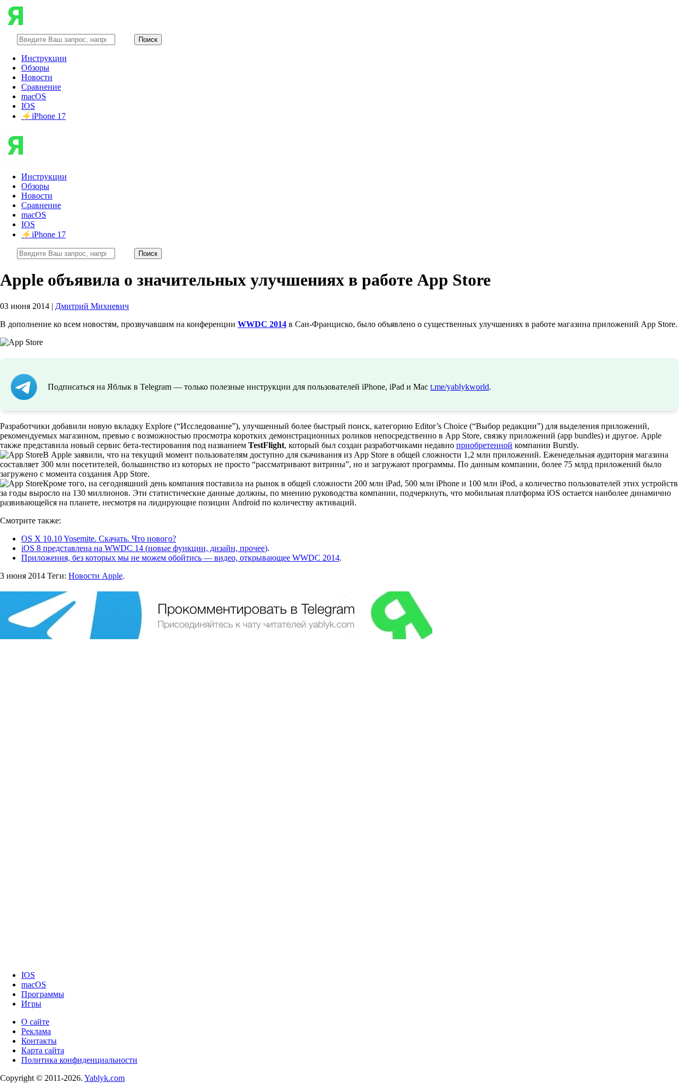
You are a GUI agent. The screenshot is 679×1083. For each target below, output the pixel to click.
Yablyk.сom (104, 1077)
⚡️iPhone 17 (43, 116)
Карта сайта (42, 1050)
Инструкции (44, 58)
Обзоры (35, 67)
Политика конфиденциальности (79, 1059)
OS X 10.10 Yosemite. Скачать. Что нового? (98, 538)
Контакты (39, 1040)
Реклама (36, 1031)
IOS (28, 105)
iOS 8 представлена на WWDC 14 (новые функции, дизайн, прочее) (144, 548)
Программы (42, 994)
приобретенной (484, 445)
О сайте (35, 1021)
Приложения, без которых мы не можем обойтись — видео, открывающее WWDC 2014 (180, 557)
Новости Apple (95, 575)
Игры (31, 1003)
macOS (33, 96)
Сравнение (41, 86)
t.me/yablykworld (459, 386)
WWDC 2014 (262, 324)
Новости (37, 77)
